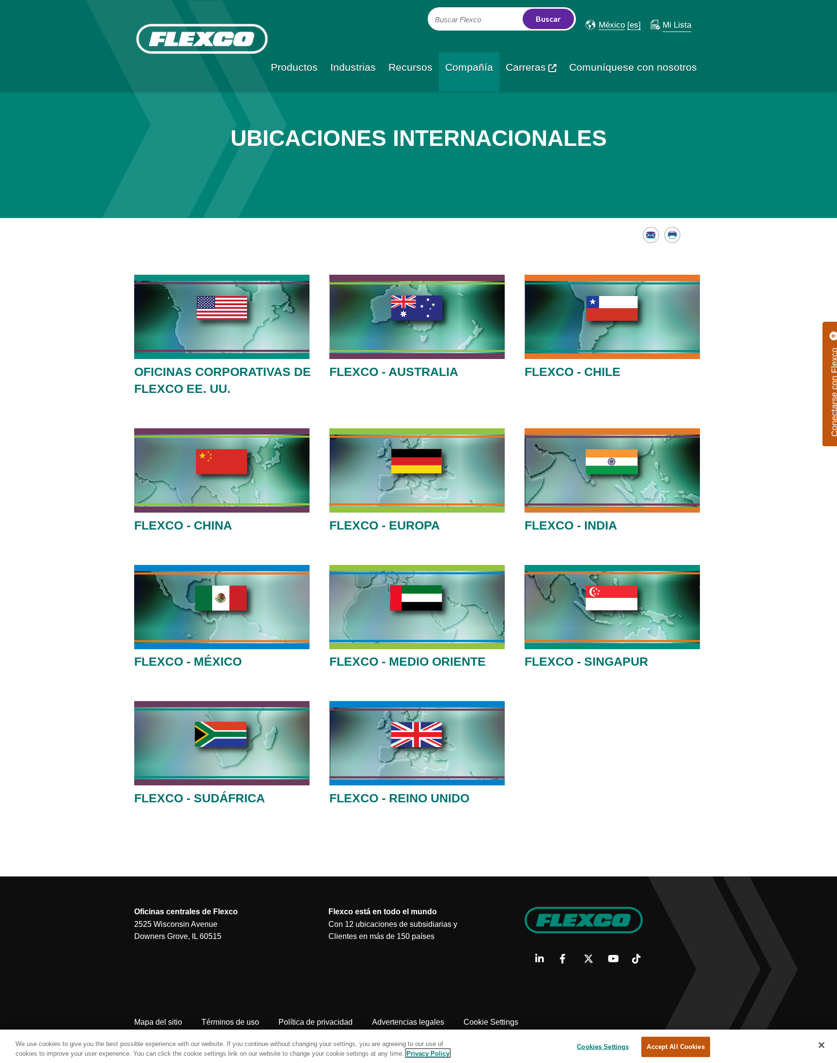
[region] (418, 1046)
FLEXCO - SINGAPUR (586, 661)
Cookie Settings (491, 1022)
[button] (605, 25)
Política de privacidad (316, 1022)
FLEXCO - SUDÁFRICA (199, 798)
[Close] (821, 1045)
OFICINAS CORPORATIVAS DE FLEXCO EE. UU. (222, 380)
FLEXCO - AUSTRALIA (393, 371)
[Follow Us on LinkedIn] (543, 959)
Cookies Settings (603, 1046)
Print (672, 234)
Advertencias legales (408, 1022)
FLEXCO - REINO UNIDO (399, 798)
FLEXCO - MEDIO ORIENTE (407, 661)
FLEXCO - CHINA (183, 525)
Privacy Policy (428, 1053)
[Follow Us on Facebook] (567, 959)
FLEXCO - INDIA (571, 525)
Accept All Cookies (675, 1046)
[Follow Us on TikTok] (640, 959)
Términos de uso (230, 1022)
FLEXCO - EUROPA (384, 525)
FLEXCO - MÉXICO (188, 661)
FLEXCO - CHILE (572, 371)
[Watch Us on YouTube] (616, 959)
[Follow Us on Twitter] (592, 959)
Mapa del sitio (158, 1022)
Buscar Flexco (458, 20)
